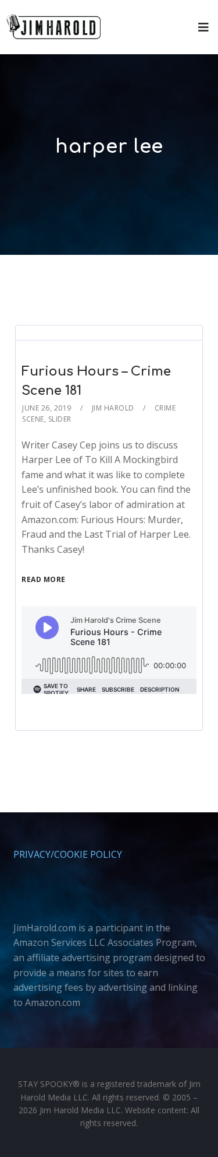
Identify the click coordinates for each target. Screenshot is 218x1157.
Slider (60, 419)
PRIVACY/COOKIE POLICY (67, 854)
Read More (44, 579)
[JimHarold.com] (53, 27)
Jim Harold (113, 408)
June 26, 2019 (47, 408)
